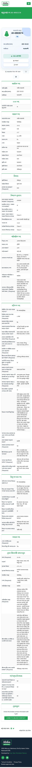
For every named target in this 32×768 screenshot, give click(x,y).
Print (16, 60)
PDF (16, 65)
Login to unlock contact (16, 718)
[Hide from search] (16, 77)
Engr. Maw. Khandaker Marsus (18, 753)
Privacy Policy (18, 762)
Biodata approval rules (7, 764)
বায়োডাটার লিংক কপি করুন (13, 71)
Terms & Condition (6, 762)
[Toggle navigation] (29, 3)
